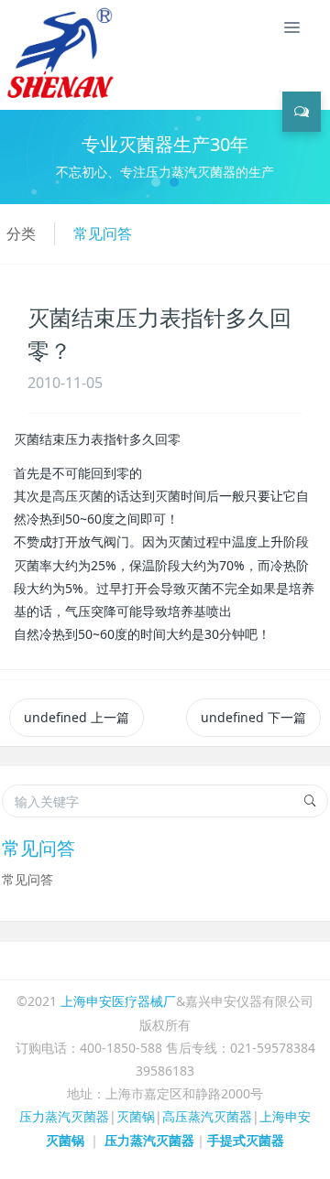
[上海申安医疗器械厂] (63, 27)
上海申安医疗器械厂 (118, 1001)
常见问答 (102, 233)
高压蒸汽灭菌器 (207, 1116)
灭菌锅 (135, 1116)
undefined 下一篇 (253, 717)
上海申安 (285, 1116)
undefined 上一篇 (76, 717)
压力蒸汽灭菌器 (64, 1116)
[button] (25, 157)
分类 (21, 233)
